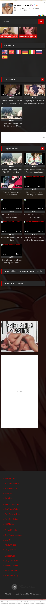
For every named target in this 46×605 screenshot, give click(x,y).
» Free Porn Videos (11, 514)
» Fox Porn (8, 493)
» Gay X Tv (8, 540)
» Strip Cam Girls (10, 571)
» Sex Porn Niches (11, 504)
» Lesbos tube (9, 556)
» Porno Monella (10, 530)
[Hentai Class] (23, 587)
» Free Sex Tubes (10, 519)
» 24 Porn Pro (9, 479)
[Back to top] (38, 597)
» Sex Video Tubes (11, 509)
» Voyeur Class (9, 545)
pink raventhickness (15, 601)
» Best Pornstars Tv (11, 484)
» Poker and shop (10, 575)
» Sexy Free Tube (10, 561)
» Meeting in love (10, 566)
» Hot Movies (8, 524)
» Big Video (8, 498)
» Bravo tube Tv (10, 488)
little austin (35, 603)
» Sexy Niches (9, 550)
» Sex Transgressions (12, 535)
